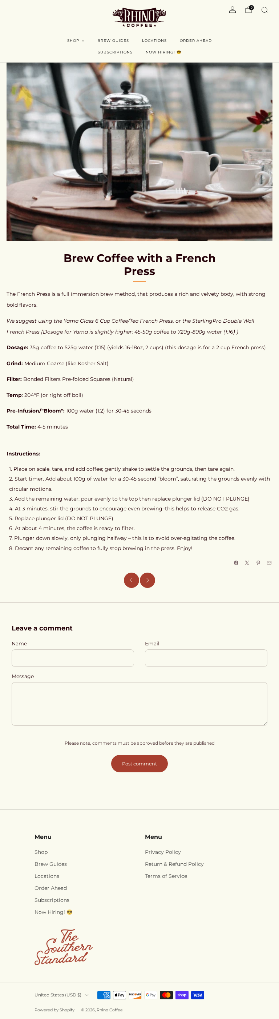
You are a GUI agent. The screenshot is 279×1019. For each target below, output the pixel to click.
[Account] (232, 9)
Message (23, 676)
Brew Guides (113, 40)
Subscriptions (115, 52)
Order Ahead (196, 40)
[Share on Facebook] (236, 563)
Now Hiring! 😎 (163, 52)
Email (152, 643)
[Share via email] (269, 563)
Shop (73, 40)
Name (19, 643)
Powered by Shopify (54, 1009)
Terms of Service (166, 876)
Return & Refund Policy (174, 864)
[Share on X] (247, 563)
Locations (154, 40)
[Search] (264, 9)
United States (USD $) (58, 995)
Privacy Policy (163, 852)
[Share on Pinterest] (258, 563)
